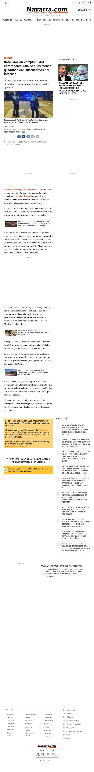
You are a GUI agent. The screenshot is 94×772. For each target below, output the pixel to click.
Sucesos (11, 720)
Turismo (68, 735)
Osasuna (47, 20)
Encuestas (29, 720)
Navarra (18, 20)
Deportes (28, 727)
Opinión (38, 20)
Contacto (68, 714)
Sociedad (11, 726)
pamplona (11, 142)
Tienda (67, 738)
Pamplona (28, 20)
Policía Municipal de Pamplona (36, 142)
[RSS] (53, 751)
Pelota (28, 736)
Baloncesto (30, 733)
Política (10, 717)
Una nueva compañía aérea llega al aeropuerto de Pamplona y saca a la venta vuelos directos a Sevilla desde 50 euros (76, 456)
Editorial (10, 736)
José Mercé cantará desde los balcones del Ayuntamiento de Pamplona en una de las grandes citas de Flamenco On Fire (75, 483)
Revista (75, 20)
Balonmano (48, 714)
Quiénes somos (70, 710)
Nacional (66, 20)
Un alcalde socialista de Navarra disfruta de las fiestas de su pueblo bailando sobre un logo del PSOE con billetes (72, 88)
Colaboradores (31, 714)
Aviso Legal (69, 728)
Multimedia (86, 20)
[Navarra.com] (47, 9)
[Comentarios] (37, 136)
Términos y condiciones (70, 565)
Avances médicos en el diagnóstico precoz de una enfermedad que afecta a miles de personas (34, 333)
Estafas (17, 144)
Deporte (56, 20)
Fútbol (28, 730)
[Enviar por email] (33, 136)
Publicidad (69, 717)
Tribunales (11, 723)
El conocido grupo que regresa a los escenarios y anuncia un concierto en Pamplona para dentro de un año (34, 224)
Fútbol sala (48, 717)
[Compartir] (19, 136)
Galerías (47, 733)
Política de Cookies (72, 721)
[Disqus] (65, 610)
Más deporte (49, 720)
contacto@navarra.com (16, 446)
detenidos (8, 144)
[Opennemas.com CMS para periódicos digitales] (47, 757)
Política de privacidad (73, 724)
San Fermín (7, 20)
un (16, 196)
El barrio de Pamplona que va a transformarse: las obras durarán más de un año (33, 372)
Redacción (9, 127)
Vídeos (47, 736)
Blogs (28, 717)
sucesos (20, 142)
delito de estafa (25, 196)
